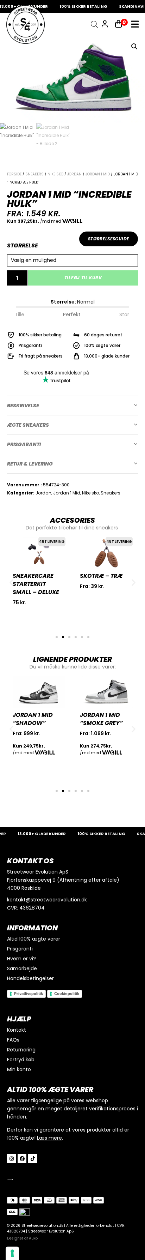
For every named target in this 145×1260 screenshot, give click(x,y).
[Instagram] (11, 1158)
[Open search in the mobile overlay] (94, 24)
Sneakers (34, 174)
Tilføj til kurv (83, 278)
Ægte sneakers (28, 424)
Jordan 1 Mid (98, 174)
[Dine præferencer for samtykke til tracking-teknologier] (12, 1253)
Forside (14, 174)
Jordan (74, 174)
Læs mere (49, 1137)
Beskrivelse (23, 405)
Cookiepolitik (66, 993)
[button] (134, 46)
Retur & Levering (30, 463)
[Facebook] (22, 1158)
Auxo (33, 1238)
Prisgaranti (24, 444)
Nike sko (55, 174)
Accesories (72, 520)
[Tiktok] (32, 1158)
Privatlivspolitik (28, 993)
